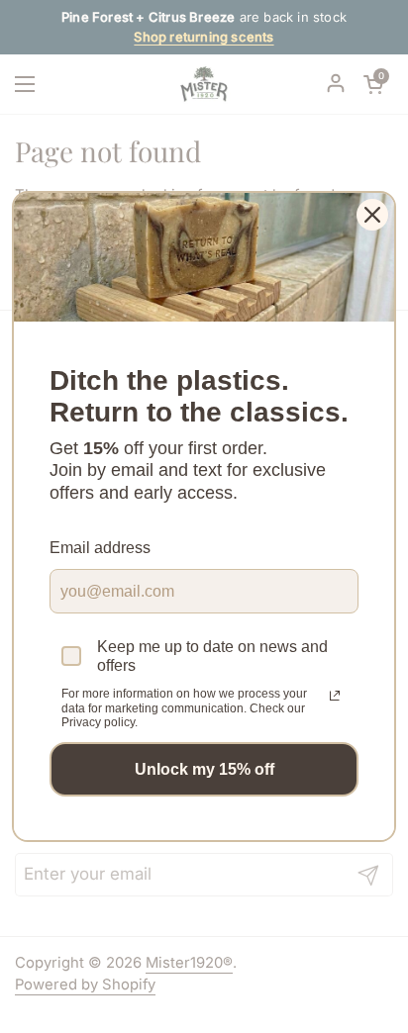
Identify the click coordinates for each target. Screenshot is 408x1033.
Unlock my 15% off (204, 769)
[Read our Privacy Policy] (335, 695)
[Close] (372, 214)
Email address (100, 547)
